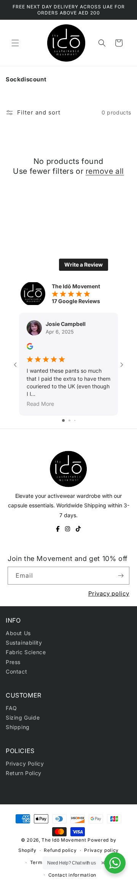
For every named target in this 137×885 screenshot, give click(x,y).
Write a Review (83, 264)
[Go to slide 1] (63, 420)
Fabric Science (26, 652)
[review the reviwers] (30, 347)
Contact (16, 671)
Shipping (18, 727)
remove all (105, 171)
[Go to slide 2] (69, 420)
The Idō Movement (63, 840)
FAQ (11, 708)
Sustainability (24, 642)
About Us (18, 633)
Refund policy (60, 850)
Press (13, 662)
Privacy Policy (25, 763)
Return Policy (23, 773)
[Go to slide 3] (74, 420)
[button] (15, 43)
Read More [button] (40, 404)
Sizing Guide (23, 717)
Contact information (72, 875)
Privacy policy (108, 593)
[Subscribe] (120, 576)
